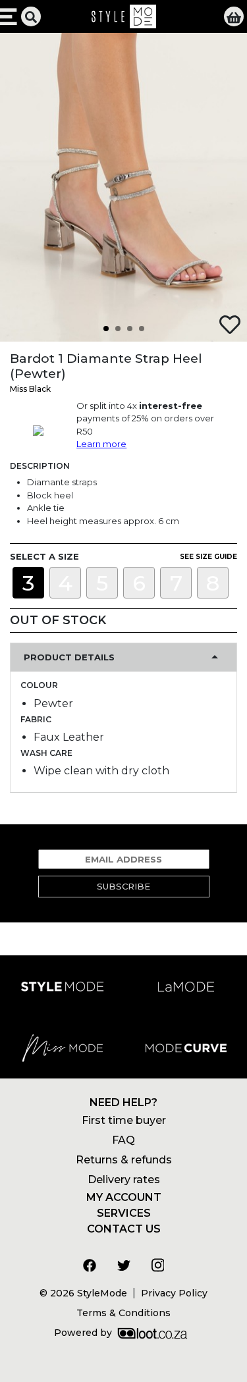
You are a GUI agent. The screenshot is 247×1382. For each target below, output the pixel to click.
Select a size (44, 556)
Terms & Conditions (123, 1313)
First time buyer (124, 1120)
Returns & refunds (124, 1160)
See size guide (208, 556)
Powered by (83, 1333)
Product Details (69, 657)
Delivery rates (124, 1179)
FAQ (123, 1140)
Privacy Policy (174, 1293)
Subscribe (123, 886)
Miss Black (30, 389)
